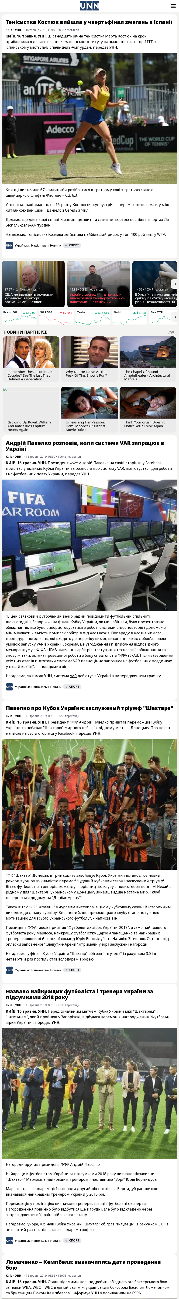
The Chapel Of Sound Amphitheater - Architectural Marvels (147, 375)
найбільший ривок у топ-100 (110, 234)
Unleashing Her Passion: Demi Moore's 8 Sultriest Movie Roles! (85, 426)
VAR (73, 675)
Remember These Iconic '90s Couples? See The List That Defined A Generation (30, 375)
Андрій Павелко (93, 462)
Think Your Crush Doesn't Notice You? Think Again (144, 424)
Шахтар (91, 1224)
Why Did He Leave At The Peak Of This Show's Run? (86, 373)
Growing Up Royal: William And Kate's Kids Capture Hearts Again (29, 426)
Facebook (66, 733)
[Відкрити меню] (173, 6)
